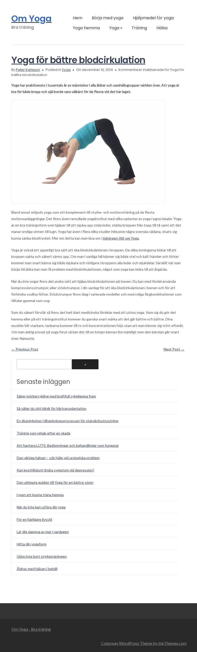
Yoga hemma (86, 28)
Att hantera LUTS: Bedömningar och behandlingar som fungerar (68, 445)
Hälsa (162, 28)
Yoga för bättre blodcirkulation (78, 60)
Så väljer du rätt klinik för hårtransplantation (51, 408)
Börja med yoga (107, 18)
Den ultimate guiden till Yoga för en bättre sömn (55, 482)
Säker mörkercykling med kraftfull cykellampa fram (56, 396)
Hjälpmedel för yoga (153, 18)
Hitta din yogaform (31, 544)
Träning (139, 28)
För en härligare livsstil (34, 519)
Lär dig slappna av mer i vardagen (43, 532)
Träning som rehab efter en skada (43, 433)
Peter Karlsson (28, 69)
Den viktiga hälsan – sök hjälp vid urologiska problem (58, 458)
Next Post (174, 349)
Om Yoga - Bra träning (31, 629)
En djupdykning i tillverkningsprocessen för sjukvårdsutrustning (67, 421)
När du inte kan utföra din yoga (41, 507)
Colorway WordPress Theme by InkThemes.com (143, 643)
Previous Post (24, 349)
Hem (77, 18)
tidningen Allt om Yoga (121, 238)
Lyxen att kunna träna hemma (40, 495)
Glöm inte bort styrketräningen (42, 556)
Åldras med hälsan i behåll (37, 568)
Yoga (115, 28)
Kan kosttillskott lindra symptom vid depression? (55, 470)
